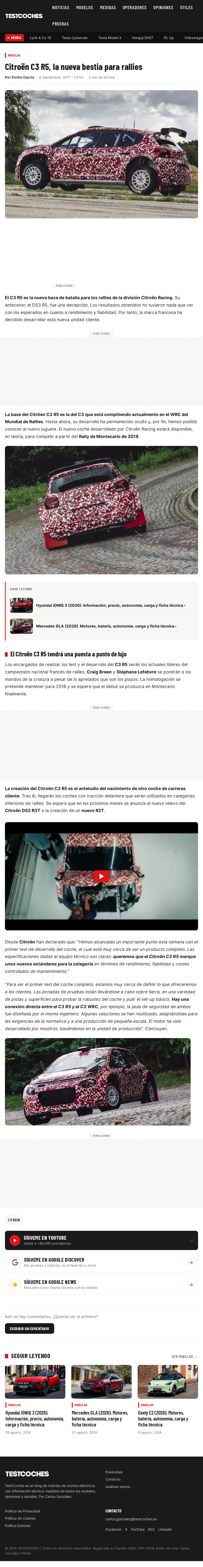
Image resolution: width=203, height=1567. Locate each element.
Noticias (61, 7)
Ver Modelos (185, 1356)
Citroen (14, 1220)
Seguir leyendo (30, 1355)
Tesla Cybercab (75, 38)
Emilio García (23, 77)
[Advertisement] (113, 256)
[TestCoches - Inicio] (24, 16)
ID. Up (169, 38)
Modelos (84, 7)
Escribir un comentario (29, 1328)
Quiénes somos (117, 1486)
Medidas (108, 7)
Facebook (113, 1529)
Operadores (135, 7)
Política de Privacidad (22, 1511)
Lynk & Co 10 (40, 38)
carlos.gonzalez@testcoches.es (131, 1519)
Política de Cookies (20, 1518)
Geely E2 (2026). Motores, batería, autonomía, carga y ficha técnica (163, 1418)
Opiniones (163, 7)
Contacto (112, 1479)
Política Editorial (17, 1526)
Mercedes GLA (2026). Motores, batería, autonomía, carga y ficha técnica (100, 1418)
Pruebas (60, 23)
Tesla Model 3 (109, 38)
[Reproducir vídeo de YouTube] (101, 876)
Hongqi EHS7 (142, 38)
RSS (151, 1529)
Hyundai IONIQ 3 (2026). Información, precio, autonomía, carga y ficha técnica (34, 1418)
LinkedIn (165, 1529)
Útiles (186, 7)
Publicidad (114, 1472)
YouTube (138, 1529)
